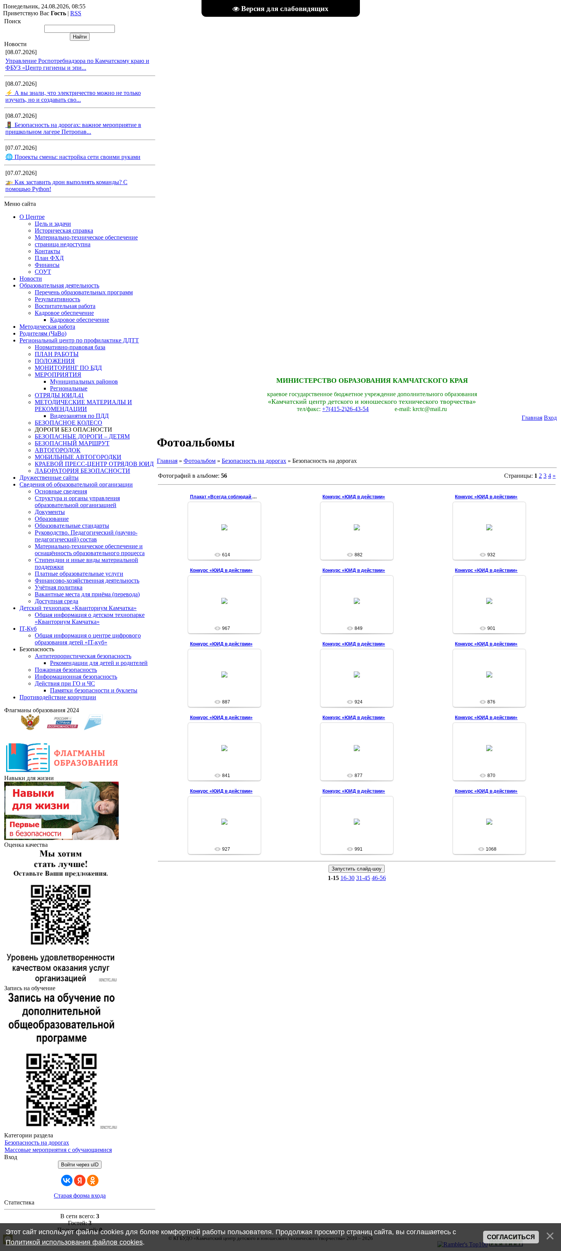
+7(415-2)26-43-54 (345, 409)
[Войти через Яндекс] (79, 1180)
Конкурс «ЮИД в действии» (353, 496)
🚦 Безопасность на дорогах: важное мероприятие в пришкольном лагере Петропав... (73, 128)
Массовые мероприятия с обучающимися (58, 1150)
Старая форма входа (80, 1195)
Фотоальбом (200, 461)
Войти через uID (79, 1164)
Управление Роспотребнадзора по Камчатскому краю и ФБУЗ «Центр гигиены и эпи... (77, 64)
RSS (75, 13)
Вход (550, 417)
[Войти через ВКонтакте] (67, 1180)
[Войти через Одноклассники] (92, 1180)
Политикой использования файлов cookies (74, 1242)
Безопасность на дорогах (37, 1142)
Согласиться (511, 1237)
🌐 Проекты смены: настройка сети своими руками (72, 157)
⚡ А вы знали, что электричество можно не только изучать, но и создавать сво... (73, 96)
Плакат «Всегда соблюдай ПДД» (227, 496)
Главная (532, 417)
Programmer (228, 533)
